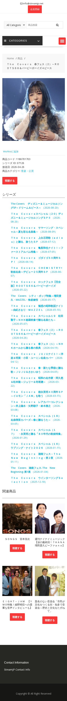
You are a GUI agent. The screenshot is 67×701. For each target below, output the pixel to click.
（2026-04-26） (37, 333)
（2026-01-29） (37, 433)
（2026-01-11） (37, 457)
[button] (62, 41)
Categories (18, 40)
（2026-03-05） (37, 419)
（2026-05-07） (37, 319)
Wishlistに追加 (10, 151)
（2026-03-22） (37, 381)
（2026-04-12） (37, 357)
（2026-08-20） (37, 217)
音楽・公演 (27, 171)
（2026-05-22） (36, 285)
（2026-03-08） (37, 405)
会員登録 (34, 9)
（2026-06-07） (36, 271)
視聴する (17, 548)
